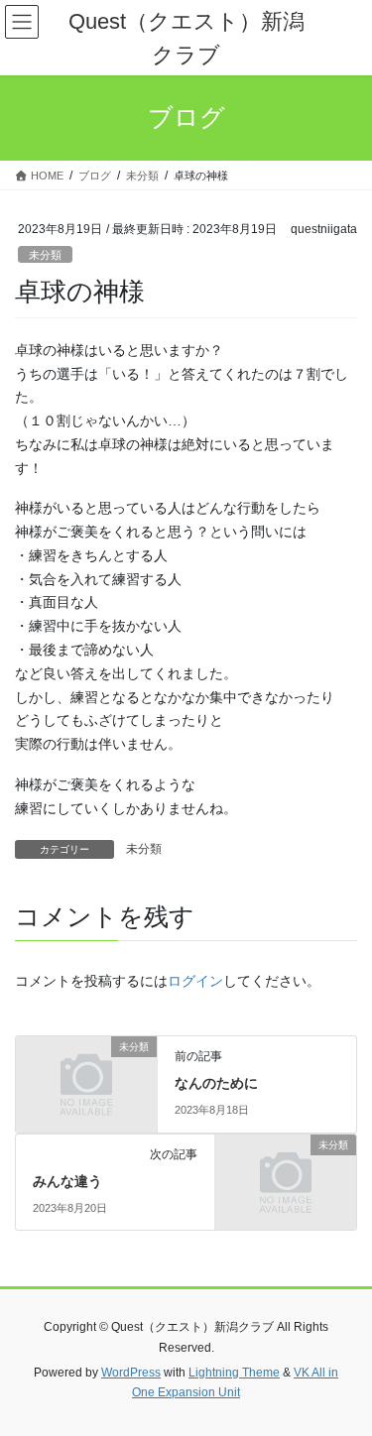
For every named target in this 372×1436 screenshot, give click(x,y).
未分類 (45, 255)
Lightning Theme (234, 1372)
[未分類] (86, 1079)
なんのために (216, 1083)
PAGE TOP (343, 1375)
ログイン (195, 981)
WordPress (131, 1372)
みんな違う (67, 1181)
